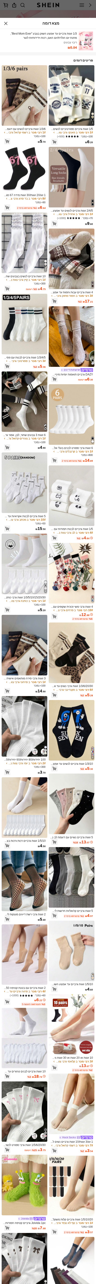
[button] (54, 142)
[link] (71, 129)
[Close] (6, 23)
